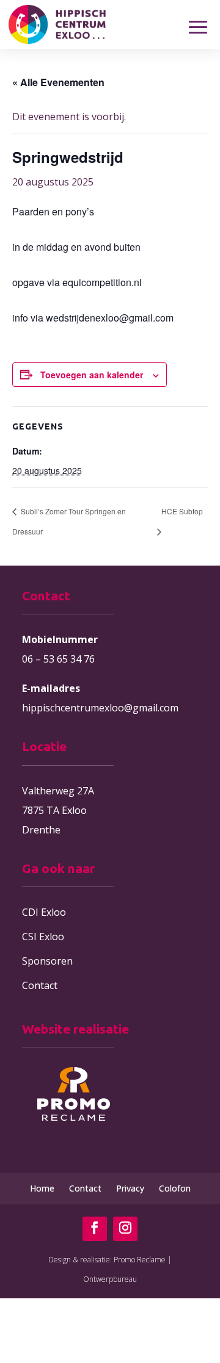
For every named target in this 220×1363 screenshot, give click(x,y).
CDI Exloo (44, 912)
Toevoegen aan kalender (91, 375)
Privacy (130, 1188)
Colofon (175, 1188)
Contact (39, 985)
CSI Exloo (43, 936)
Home (42, 1188)
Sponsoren (47, 961)
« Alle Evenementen (58, 82)
